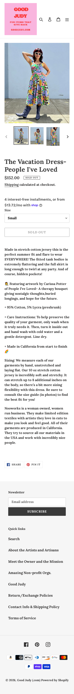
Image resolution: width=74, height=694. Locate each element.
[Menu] (67, 19)
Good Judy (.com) (28, 680)
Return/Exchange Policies (30, 595)
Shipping (12, 184)
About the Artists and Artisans (33, 550)
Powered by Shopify (55, 680)
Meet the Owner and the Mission (35, 561)
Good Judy (17, 584)
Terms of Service (22, 618)
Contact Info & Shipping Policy (33, 607)
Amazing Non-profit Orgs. (29, 573)
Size (8, 210)
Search (14, 539)
